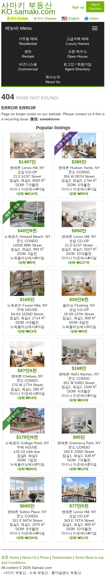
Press (44, 557)
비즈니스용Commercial (28, 66)
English (73, 18)
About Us (29, 557)
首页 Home (10, 557)
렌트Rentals (28, 53)
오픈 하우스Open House (77, 53)
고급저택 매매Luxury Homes (77, 41)
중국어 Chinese (44, 18)
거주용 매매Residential (28, 41)
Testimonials (62, 557)
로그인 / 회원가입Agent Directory (77, 66)
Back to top (95, 557)
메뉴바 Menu (18, 28)
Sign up (78, 7)
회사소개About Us (52, 79)
